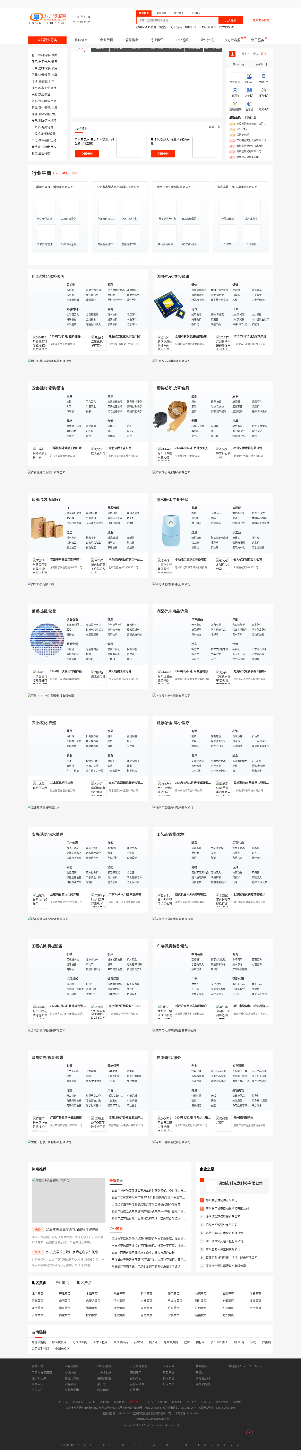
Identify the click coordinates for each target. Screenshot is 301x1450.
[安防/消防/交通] (46, 863)
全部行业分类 (47, 40)
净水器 (36, 87)
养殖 (48, 107)
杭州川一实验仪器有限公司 (65, 679)
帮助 (241, 4)
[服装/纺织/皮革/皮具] (171, 416)
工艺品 (36, 127)
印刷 (34, 81)
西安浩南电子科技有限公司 (123, 679)
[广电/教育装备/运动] (171, 974)
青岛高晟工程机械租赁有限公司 (237, 187)
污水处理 (50, 120)
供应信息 (81, 40)
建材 (41, 68)
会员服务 (257, 40)
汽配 (34, 101)
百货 (44, 127)
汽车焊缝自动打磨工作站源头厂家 (130, 559)
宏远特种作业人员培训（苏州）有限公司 (255, 1013)
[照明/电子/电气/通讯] (171, 305)
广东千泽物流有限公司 (62, 456)
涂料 (48, 55)
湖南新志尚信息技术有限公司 (66, 567)
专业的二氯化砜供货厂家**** (127, 336)
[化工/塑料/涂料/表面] (46, 305)
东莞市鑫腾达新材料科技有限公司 (117, 187)
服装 (34, 74)
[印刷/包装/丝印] (46, 528)
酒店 (54, 68)
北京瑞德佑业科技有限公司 (123, 567)
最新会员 (235, 117)
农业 (34, 107)
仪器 (48, 94)
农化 (41, 107)
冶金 (41, 114)
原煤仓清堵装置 (146, 27)
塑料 (41, 55)
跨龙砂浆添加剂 (229, 27)
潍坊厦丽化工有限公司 (62, 790)
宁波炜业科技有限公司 (187, 456)
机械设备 (49, 133)
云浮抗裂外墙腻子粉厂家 (66, 448)
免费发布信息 (261, 20)
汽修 (53, 101)
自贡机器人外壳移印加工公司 (193, 894)
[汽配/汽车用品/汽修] (171, 640)
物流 (34, 153)
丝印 (48, 81)
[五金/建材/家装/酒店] (46, 416)
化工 (34, 55)
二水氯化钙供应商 (61, 782)
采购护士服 (239, 135)
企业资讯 (207, 40)
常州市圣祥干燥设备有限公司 (54, 187)
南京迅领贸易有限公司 (245, 151)
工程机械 (37, 133)
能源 (34, 114)
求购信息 (131, 40)
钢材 (48, 114)
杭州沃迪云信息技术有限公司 (124, 902)
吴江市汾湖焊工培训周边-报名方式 (255, 1006)
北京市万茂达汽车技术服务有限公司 (253, 679)
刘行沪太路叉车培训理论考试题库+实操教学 (203, 1006)
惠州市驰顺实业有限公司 (188, 790)
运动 (53, 140)
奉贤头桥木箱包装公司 (247, 448)
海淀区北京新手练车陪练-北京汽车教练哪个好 (262, 671)
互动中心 (207, 4)
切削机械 (190, 27)
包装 (41, 81)
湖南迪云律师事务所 (244, 157)
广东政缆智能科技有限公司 (248, 790)
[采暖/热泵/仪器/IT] (46, 640)
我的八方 (184, 4)
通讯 (54, 61)
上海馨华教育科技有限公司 (190, 1013)
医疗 (54, 114)
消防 (41, 120)
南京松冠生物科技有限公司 (174, 187)
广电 (34, 140)
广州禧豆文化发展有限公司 (248, 140)
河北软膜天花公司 (120, 448)
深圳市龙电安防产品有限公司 (66, 902)
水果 (54, 107)
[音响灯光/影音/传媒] (46, 1086)
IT (52, 81)
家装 (48, 68)
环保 (53, 87)
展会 (41, 153)
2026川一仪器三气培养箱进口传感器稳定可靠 (79, 671)
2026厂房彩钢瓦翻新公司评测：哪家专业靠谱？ (139, 782)
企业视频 (182, 40)
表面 (54, 55)
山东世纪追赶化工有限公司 (123, 344)
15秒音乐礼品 (207, 27)
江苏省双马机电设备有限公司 (249, 344)
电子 (41, 61)
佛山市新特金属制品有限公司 (249, 902)
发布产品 (238, 64)
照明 (34, 61)
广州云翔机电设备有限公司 (123, 1013)
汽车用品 (44, 101)
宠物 (50, 127)
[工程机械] (46, 974)
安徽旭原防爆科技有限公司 (190, 344)
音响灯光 (37, 146)
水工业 (45, 87)
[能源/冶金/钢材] (171, 751)
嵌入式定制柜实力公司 (247, 559)
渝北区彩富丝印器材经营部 (190, 902)
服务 (48, 153)
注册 (264, 53)
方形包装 (176, 27)
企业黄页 (106, 40)
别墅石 (163, 27)
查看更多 (214, 127)
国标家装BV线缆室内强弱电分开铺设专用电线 (262, 782)
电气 (48, 61)
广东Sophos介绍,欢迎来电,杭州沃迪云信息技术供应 (141, 894)
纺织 (41, 74)
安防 (34, 120)
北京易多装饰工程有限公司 (123, 456)
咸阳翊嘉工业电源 (120, 671)
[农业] (46, 751)
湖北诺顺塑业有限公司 (62, 344)
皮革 (48, 74)
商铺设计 (261, 64)
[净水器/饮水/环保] (171, 528)
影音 (47, 146)
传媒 (53, 146)
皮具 (54, 74)
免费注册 (167, 4)
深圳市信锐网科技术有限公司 (249, 146)
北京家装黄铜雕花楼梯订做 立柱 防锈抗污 (260, 894)
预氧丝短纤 (239, 129)
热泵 (41, 94)
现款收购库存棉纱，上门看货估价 (249, 124)
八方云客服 (232, 40)
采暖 (34, 94)
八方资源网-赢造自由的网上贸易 (60, 18)
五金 (34, 68)
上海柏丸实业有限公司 (245, 567)
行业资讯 (156, 40)
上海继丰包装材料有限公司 (248, 456)
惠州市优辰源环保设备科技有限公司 (194, 567)
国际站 (269, 4)
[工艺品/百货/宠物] (171, 863)
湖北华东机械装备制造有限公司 (192, 679)
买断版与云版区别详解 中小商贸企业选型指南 (79, 559)
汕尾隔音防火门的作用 (64, 894)
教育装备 (44, 140)
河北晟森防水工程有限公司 (123, 790)
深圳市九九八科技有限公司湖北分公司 (71, 1013)
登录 (151, 4)
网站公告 (251, 117)
